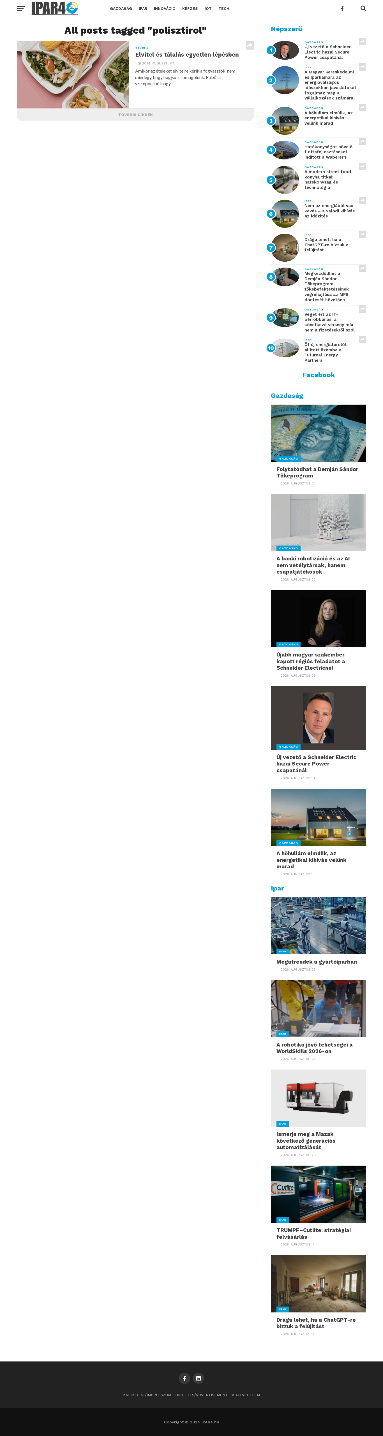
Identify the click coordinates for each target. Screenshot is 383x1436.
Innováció (165, 8)
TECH (223, 8)
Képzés (190, 8)
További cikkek (135, 114)
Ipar (143, 8)
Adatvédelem (246, 1395)
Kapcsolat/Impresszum (147, 1395)
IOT (208, 8)
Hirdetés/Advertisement (201, 1395)
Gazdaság (121, 8)
